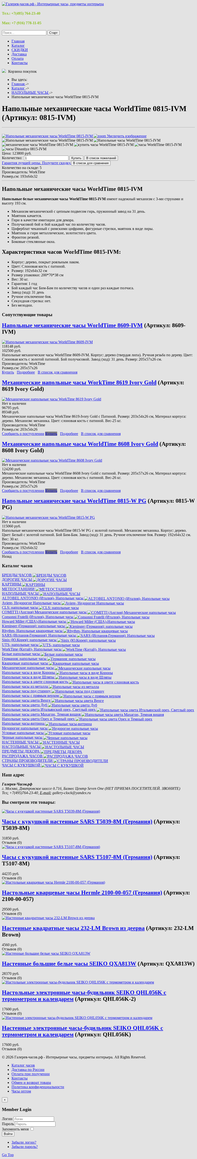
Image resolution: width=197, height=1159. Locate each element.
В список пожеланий (101, 158)
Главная (18, 41)
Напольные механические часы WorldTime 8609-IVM (72, 325)
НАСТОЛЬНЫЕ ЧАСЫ (22, 747)
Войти (8, 1134)
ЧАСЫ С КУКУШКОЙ (21, 765)
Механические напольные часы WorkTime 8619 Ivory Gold (79, 382)
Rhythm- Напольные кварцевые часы (32, 631)
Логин (7, 1119)
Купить (76, 158)
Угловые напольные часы (23, 733)
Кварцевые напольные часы (25, 663)
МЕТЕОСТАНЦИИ (19, 589)
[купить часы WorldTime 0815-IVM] (104, 145)
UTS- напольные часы (20, 645)
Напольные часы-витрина (23, 723)
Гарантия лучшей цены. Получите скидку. (36, 163)
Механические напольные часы (28, 668)
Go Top (8, 1155)
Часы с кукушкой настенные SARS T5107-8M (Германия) (77, 857)
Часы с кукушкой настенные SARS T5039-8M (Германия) (77, 821)
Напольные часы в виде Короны (29, 672)
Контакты (20, 63)
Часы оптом (21, 1091)
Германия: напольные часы (24, 659)
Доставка (19, 54)
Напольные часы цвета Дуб (25, 705)
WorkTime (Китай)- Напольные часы (32, 649)
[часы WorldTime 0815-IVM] (158, 145)
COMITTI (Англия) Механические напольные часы (44, 612)
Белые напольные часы (21, 654)
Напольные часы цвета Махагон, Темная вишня (41, 714)
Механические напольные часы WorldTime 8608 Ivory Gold (80, 444)
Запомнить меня (15, 1129)
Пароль (8, 1124)
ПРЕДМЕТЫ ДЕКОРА (21, 751)
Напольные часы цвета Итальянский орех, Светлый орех (49, 709)
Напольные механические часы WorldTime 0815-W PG (74, 501)
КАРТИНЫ (12, 584)
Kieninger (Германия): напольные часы (34, 626)
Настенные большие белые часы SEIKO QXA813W (69, 963)
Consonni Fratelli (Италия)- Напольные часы (38, 617)
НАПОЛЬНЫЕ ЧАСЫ (21, 594)
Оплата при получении (31, 1074)
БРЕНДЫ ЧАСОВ (17, 575)
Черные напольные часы (22, 737)
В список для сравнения (57, 372)
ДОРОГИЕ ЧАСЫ (17, 580)
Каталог (18, 45)
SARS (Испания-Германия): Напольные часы (39, 635)
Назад (7, 556)
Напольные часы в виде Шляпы (28, 677)
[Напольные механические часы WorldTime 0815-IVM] (47, 140)
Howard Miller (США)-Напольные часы (34, 621)
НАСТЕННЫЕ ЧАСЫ (20, 742)
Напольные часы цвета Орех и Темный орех (39, 719)
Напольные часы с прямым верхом (31, 696)
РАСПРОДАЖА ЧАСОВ (22, 756)
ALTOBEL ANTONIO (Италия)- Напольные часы (43, 598)
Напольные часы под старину (27, 691)
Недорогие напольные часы (25, 728)
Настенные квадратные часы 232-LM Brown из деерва (73, 928)
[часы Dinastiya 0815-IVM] (24, 149)
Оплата (18, 58)
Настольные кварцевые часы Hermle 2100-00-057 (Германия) (82, 892)
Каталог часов (23, 1065)
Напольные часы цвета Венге (26, 700)
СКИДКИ (20, 50)
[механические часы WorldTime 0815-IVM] (37, 145)
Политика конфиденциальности (38, 1087)
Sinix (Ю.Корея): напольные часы (29, 640)
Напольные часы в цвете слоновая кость (35, 682)
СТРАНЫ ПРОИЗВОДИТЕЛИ (28, 761)
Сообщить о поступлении (23, 434)
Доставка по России (28, 1070)
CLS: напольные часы (20, 607)
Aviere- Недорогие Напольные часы (32, 603)
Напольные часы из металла (25, 686)
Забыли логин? (24, 1142)
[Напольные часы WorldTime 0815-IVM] (127, 140)
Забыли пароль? (25, 1147)
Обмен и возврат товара (31, 1083)
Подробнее (26, 372)
